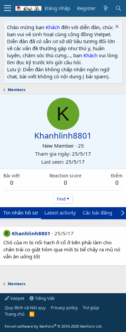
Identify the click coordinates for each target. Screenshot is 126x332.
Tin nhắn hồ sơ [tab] (20, 212)
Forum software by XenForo (53, 326)
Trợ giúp (91, 308)
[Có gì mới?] (105, 8)
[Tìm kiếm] (118, 8)
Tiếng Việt (44, 298)
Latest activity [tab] (60, 212)
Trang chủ (15, 314)
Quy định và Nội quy (25, 308)
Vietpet (17, 298)
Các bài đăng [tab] (97, 212)
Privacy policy (64, 308)
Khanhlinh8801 (31, 233)
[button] (7, 8)
